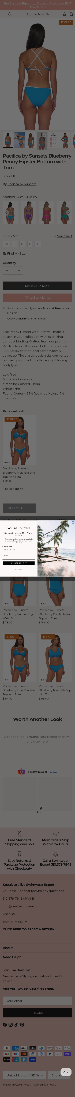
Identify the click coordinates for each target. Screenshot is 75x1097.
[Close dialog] (73, 522)
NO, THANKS (18, 569)
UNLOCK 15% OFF (19, 563)
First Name (7, 546)
